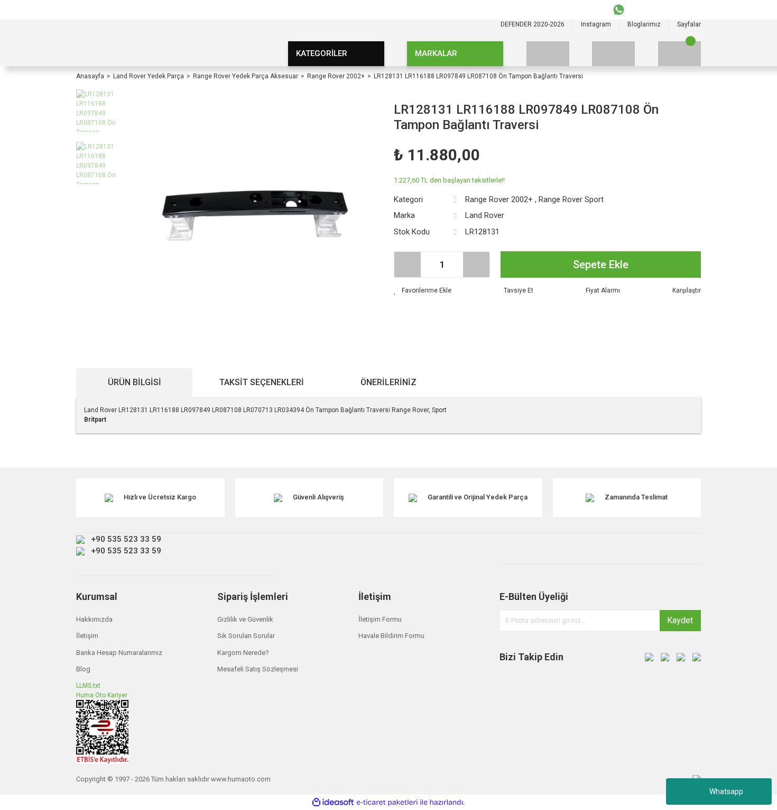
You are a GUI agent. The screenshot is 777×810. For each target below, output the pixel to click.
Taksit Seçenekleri (261, 382)
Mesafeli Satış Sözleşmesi (257, 669)
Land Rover (484, 215)
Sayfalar (689, 24)
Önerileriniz (388, 382)
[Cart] (679, 53)
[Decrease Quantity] (407, 264)
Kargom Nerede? (243, 653)
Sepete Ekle (600, 264)
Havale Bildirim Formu (391, 636)
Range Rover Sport (571, 199)
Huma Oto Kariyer (101, 695)
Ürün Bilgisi (134, 382)
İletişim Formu (380, 619)
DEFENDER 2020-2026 (533, 24)
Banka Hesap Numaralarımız (119, 653)
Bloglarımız (644, 24)
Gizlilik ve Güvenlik (245, 619)
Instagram (596, 24)
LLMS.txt (88, 685)
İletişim (87, 636)
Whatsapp (726, 791)
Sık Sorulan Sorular (246, 636)
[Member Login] (613, 53)
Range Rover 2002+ (499, 199)
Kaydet (680, 620)
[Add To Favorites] (422, 290)
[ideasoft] (333, 802)
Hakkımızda (94, 619)
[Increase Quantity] (476, 264)
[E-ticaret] (387, 802)
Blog (83, 669)
